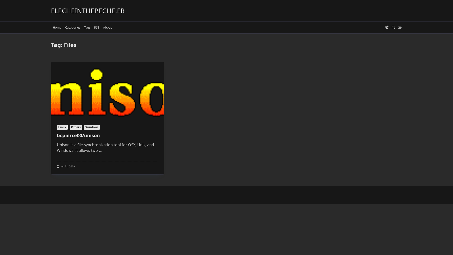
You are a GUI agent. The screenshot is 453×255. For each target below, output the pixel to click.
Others (76, 127)
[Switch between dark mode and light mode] (387, 27)
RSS (96, 27)
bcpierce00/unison (78, 135)
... (100, 150)
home (57, 27)
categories (72, 27)
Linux (62, 127)
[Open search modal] (393, 27)
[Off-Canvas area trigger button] (400, 27)
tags (87, 27)
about (107, 27)
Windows (91, 127)
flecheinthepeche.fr (88, 10)
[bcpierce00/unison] (107, 90)
